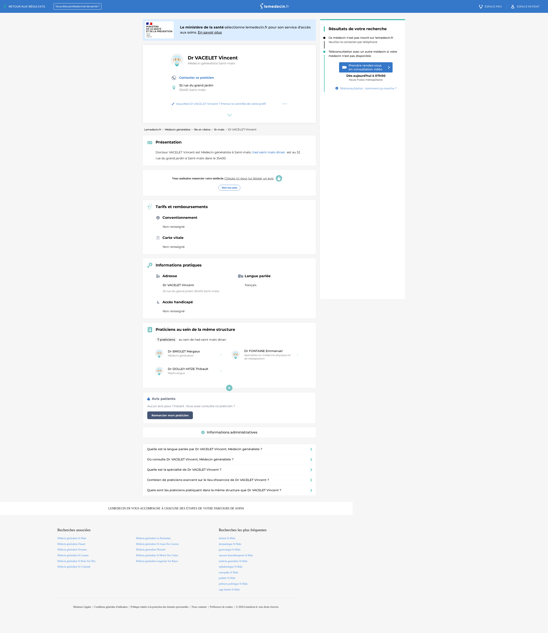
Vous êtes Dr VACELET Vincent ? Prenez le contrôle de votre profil (221, 103)
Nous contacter (199, 606)
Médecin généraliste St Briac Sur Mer (76, 561)
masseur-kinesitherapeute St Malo (236, 555)
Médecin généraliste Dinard (71, 544)
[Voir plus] (229, 388)
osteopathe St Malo (228, 572)
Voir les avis (229, 187)
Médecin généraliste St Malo (71, 538)
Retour (27, 6)
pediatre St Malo (227, 578)
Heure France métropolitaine (366, 76)
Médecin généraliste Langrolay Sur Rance (157, 561)
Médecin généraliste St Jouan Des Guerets (157, 544)
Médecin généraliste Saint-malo (211, 63)
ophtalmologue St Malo (231, 566)
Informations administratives (232, 432)
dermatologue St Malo (230, 544)
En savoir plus (210, 32)
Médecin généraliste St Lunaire (73, 555)
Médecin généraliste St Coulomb (73, 566)
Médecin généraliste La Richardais (153, 538)
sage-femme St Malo (229, 589)
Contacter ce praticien (196, 78)
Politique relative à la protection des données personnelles (160, 606)
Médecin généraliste (177, 129)
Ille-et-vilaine (202, 129)
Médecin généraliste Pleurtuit (150, 549)
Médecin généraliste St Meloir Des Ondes (157, 555)
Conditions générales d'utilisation (111, 606)
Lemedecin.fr (152, 129)
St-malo (219, 129)
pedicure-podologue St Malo (233, 583)
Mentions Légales (82, 606)
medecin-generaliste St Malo (233, 561)
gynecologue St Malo (229, 549)
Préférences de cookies (221, 606)
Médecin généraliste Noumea (72, 549)
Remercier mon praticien (170, 415)
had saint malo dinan (269, 152)
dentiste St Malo (227, 538)
